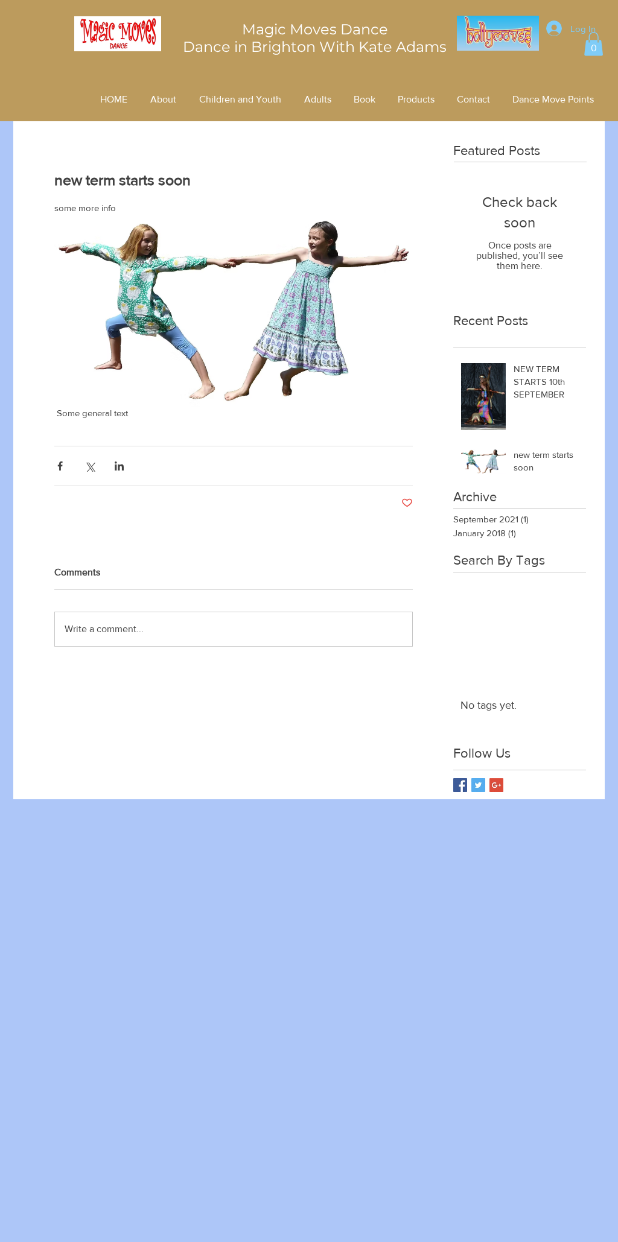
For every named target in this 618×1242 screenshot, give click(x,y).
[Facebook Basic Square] (460, 785)
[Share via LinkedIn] (119, 466)
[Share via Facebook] (60, 466)
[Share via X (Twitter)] (89, 466)
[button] (594, 43)
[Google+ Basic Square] (496, 785)
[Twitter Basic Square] (478, 785)
